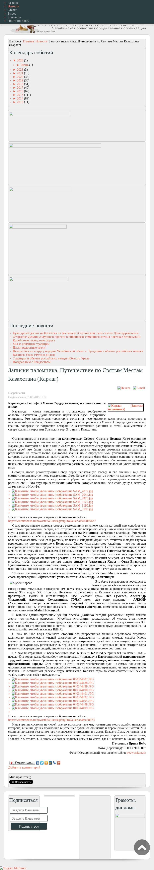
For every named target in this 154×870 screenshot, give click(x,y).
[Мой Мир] (50, 763)
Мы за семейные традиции (31, 344)
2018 (20, 84)
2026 (20, 60)
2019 (20, 80)
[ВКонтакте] (38, 763)
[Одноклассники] (46, 763)
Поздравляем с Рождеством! (32, 362)
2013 (20, 102)
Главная (28, 41)
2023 (20, 69)
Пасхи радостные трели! (29, 347)
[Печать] (124, 388)
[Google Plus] (59, 763)
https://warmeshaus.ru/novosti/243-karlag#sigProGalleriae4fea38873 (51, 719)
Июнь (24, 65)
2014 (20, 98)
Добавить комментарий (24, 767)
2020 (20, 76)
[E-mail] (139, 388)
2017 (20, 87)
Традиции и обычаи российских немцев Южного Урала (51, 358)
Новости (41, 41)
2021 (20, 73)
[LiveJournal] (55, 763)
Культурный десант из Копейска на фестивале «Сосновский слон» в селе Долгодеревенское (76, 333)
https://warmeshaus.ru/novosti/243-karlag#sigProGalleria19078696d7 (52, 521)
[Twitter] (42, 763)
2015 (20, 94)
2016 (20, 91)
